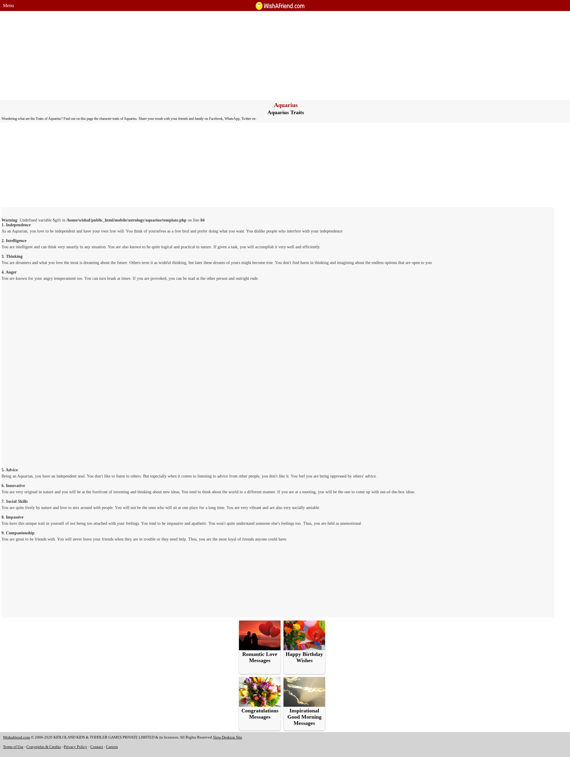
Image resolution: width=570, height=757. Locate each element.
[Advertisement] (285, 55)
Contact (96, 747)
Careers (112, 747)
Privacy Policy (75, 747)
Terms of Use (13, 747)
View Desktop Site (227, 737)
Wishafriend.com (16, 737)
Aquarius (286, 105)
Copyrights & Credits (43, 747)
